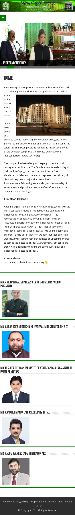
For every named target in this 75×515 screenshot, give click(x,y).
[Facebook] (34, 506)
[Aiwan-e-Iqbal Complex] (37, 6)
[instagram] (40, 506)
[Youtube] (37, 506)
